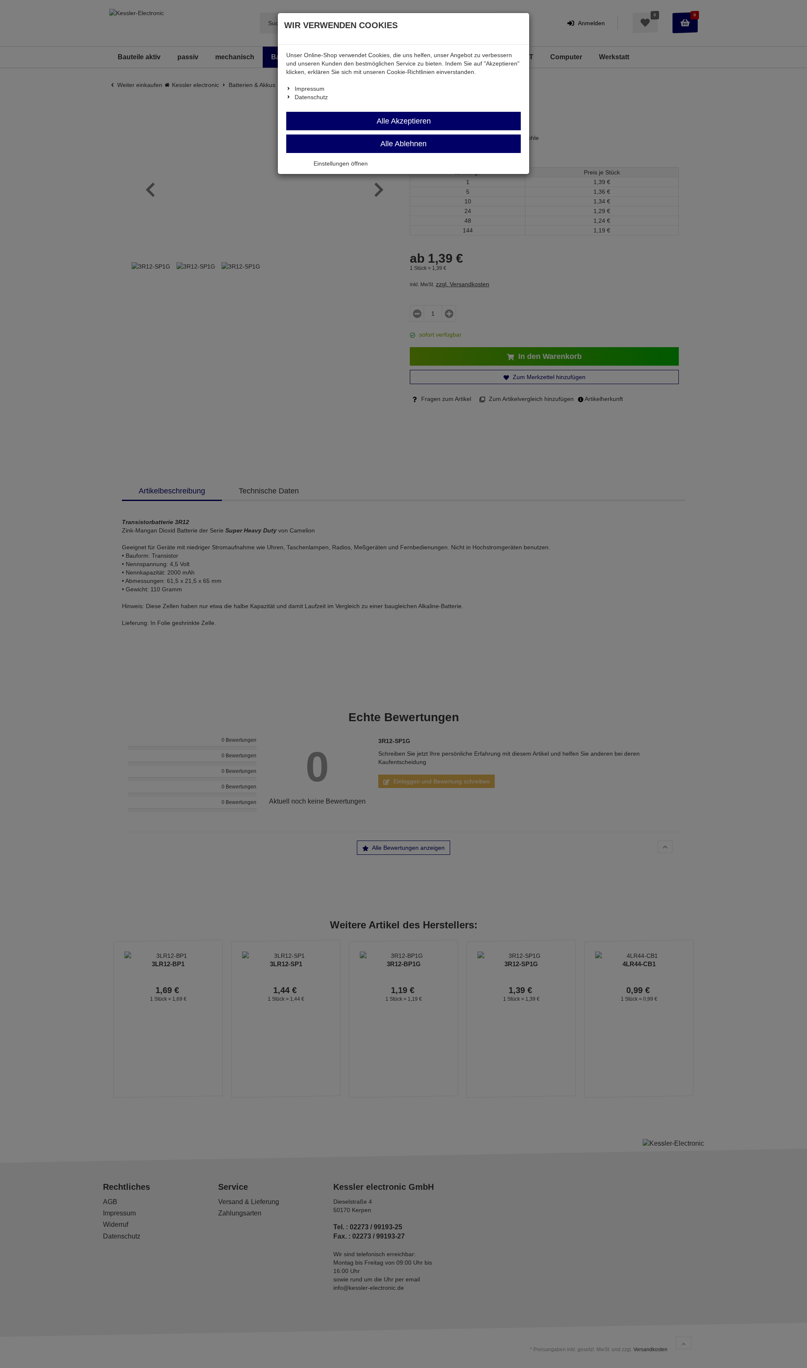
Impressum (309, 88)
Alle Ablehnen (403, 144)
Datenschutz (311, 97)
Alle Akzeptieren (404, 121)
